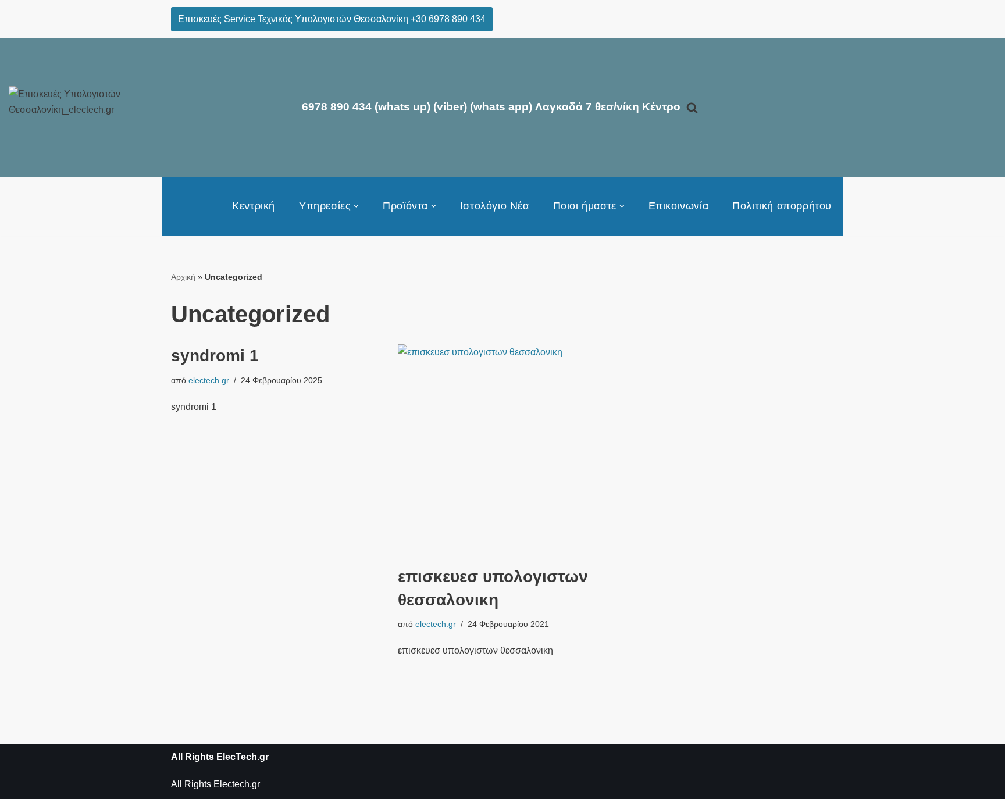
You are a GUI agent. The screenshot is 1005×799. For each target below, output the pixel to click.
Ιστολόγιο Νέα (494, 206)
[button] (356, 206)
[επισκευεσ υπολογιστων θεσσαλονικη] (502, 449)
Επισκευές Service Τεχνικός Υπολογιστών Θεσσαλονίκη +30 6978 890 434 (332, 19)
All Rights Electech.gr (215, 784)
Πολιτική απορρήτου (782, 206)
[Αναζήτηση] (692, 107)
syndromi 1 (215, 356)
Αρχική (183, 276)
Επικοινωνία (678, 206)
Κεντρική (253, 206)
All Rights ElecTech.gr (220, 757)
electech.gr (208, 380)
